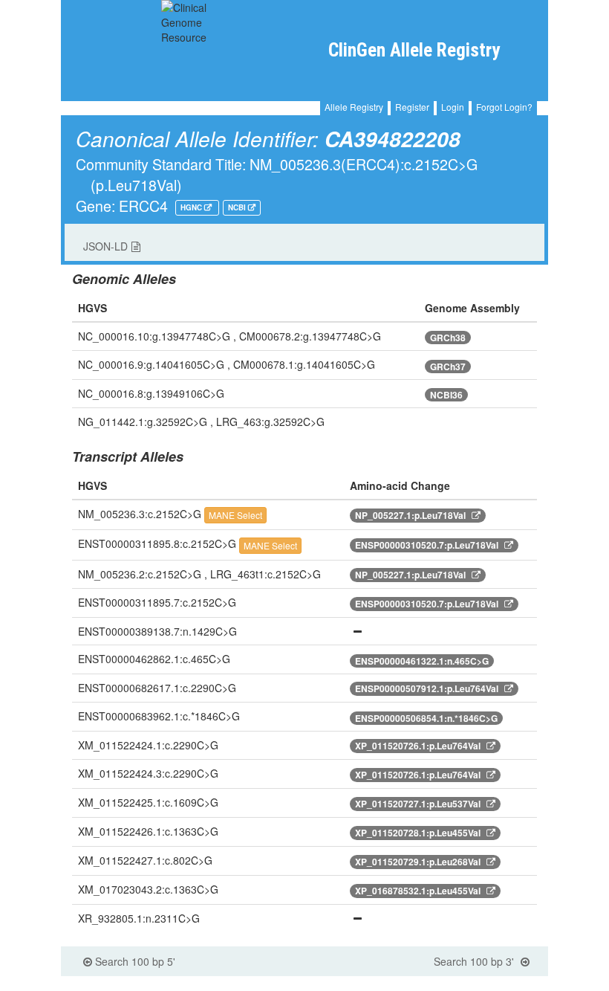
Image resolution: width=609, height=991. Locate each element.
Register (412, 106)
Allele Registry (354, 106)
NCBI (238, 207)
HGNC (192, 207)
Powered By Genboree (482, 983)
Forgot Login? (504, 106)
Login (452, 106)
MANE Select (235, 515)
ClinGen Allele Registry (414, 50)
